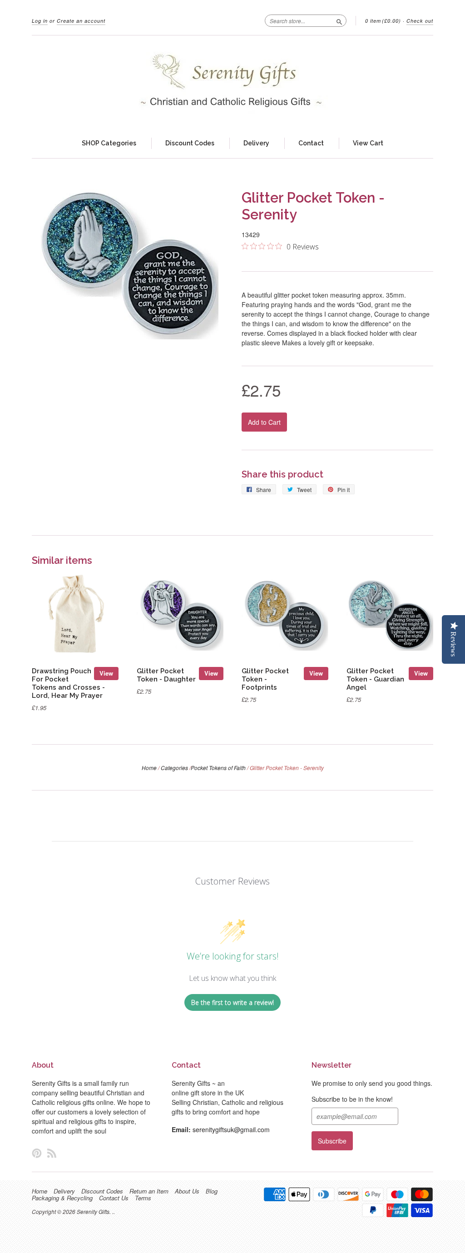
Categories (174, 767)
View (106, 673)
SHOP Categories (109, 143)
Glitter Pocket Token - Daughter (166, 675)
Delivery (256, 143)
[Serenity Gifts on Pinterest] (37, 1153)
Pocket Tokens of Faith (218, 767)
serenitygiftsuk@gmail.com (231, 1129)
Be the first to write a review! (232, 1002)
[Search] (339, 20)
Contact (311, 143)
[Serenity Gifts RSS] (52, 1153)
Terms (143, 1198)
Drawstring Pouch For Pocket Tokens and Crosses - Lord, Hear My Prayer (68, 683)
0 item (383, 20)
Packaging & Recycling (62, 1198)
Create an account (81, 20)
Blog (212, 1191)
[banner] (232, 82)
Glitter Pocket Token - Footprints (265, 679)
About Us (187, 1191)
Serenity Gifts (93, 1211)
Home (149, 767)
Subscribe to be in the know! (352, 1099)
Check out (419, 20)
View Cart (368, 143)
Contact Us (114, 1198)
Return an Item (148, 1191)
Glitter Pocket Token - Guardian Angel (375, 679)
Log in (40, 20)
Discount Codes (189, 143)
